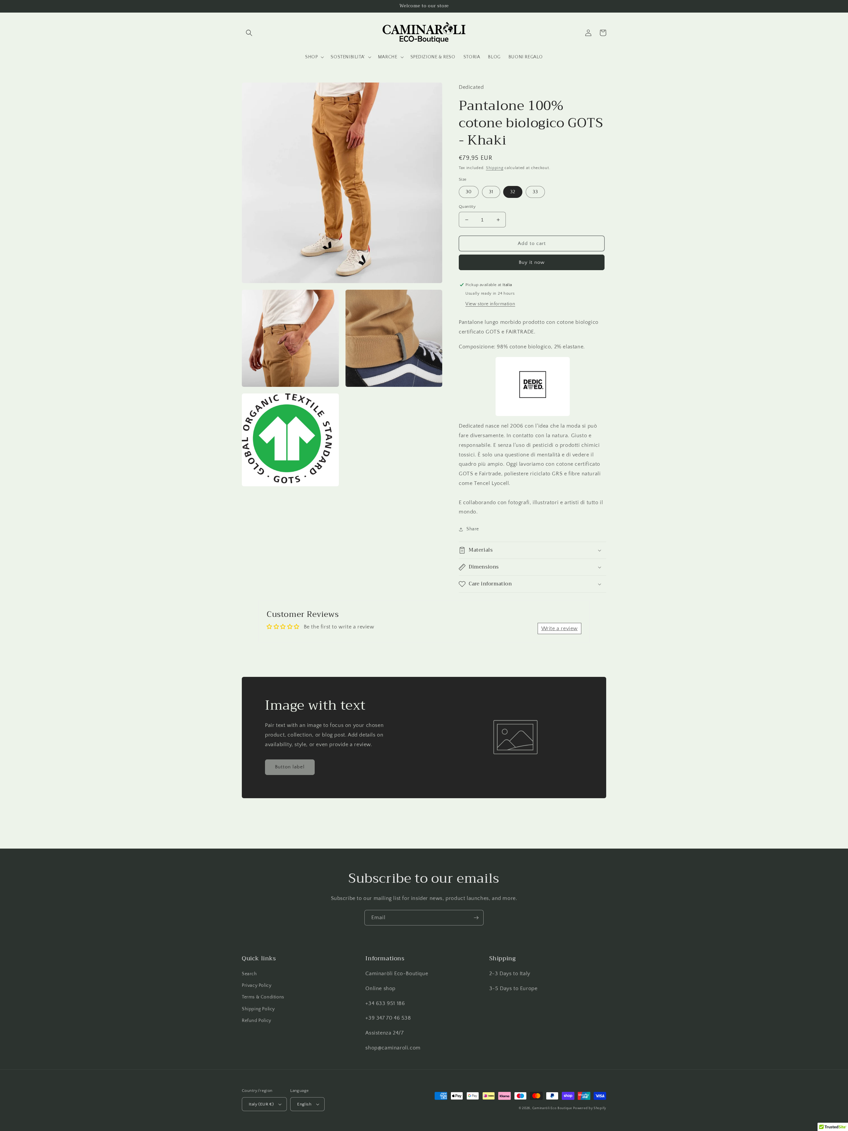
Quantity (467, 206)
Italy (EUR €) (261, 1104)
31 (491, 192)
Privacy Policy (256, 985)
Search (249, 974)
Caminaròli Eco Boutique (552, 1108)
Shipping (495, 168)
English (304, 1104)
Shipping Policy (258, 1009)
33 (535, 192)
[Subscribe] (476, 917)
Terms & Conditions (263, 997)
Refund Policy (256, 1020)
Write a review (559, 628)
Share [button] (472, 529)
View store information (490, 304)
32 (512, 192)
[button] (249, 33)
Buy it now (532, 262)
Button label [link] (290, 767)
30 (469, 192)
